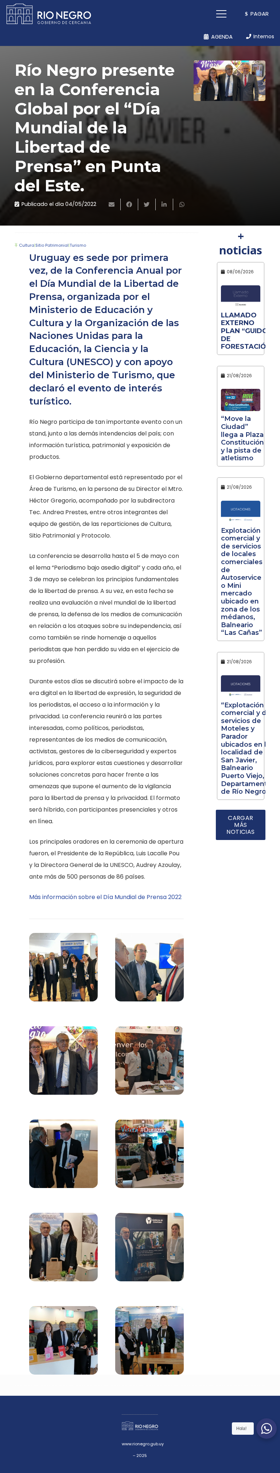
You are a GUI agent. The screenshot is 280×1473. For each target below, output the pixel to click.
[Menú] (222, 14)
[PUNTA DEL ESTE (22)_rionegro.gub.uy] (63, 1157)
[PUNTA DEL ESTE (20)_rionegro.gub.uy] (63, 1251)
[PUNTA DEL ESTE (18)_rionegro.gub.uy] (63, 1344)
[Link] (49, 14)
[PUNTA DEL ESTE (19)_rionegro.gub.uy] (149, 1251)
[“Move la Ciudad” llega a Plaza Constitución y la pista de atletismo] (240, 400)
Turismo (78, 245)
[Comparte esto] (129, 204)
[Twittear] (147, 204)
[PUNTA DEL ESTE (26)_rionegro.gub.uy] (63, 971)
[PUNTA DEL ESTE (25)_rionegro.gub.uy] (149, 971)
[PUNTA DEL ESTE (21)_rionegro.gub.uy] (149, 1157)
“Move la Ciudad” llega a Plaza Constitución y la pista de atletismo (242, 438)
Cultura (26, 245)
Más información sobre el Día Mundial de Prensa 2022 (105, 897)
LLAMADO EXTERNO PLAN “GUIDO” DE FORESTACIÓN (246, 331)
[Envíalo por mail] (112, 204)
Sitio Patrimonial (52, 245)
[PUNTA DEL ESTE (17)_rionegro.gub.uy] (149, 1344)
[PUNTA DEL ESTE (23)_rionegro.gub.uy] (149, 1064)
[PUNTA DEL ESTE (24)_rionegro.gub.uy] (63, 1064)
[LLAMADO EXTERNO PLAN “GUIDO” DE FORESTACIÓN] (240, 296)
